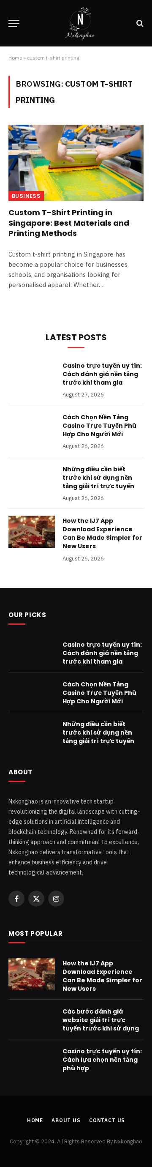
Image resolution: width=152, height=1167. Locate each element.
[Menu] (13, 23)
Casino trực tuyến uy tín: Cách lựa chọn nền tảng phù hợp (102, 1059)
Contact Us (107, 1120)
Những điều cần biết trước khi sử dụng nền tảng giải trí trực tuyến (98, 477)
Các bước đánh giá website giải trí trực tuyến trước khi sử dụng (100, 1020)
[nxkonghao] (80, 23)
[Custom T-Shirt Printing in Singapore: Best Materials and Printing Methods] (76, 163)
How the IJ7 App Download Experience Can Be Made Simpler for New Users (102, 533)
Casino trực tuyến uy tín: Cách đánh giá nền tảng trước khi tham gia (102, 374)
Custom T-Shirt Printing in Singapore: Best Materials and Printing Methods (68, 222)
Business (26, 196)
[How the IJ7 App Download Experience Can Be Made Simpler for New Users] (31, 532)
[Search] (139, 23)
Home (15, 58)
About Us (66, 1120)
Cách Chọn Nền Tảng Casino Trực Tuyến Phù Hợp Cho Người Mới (99, 425)
